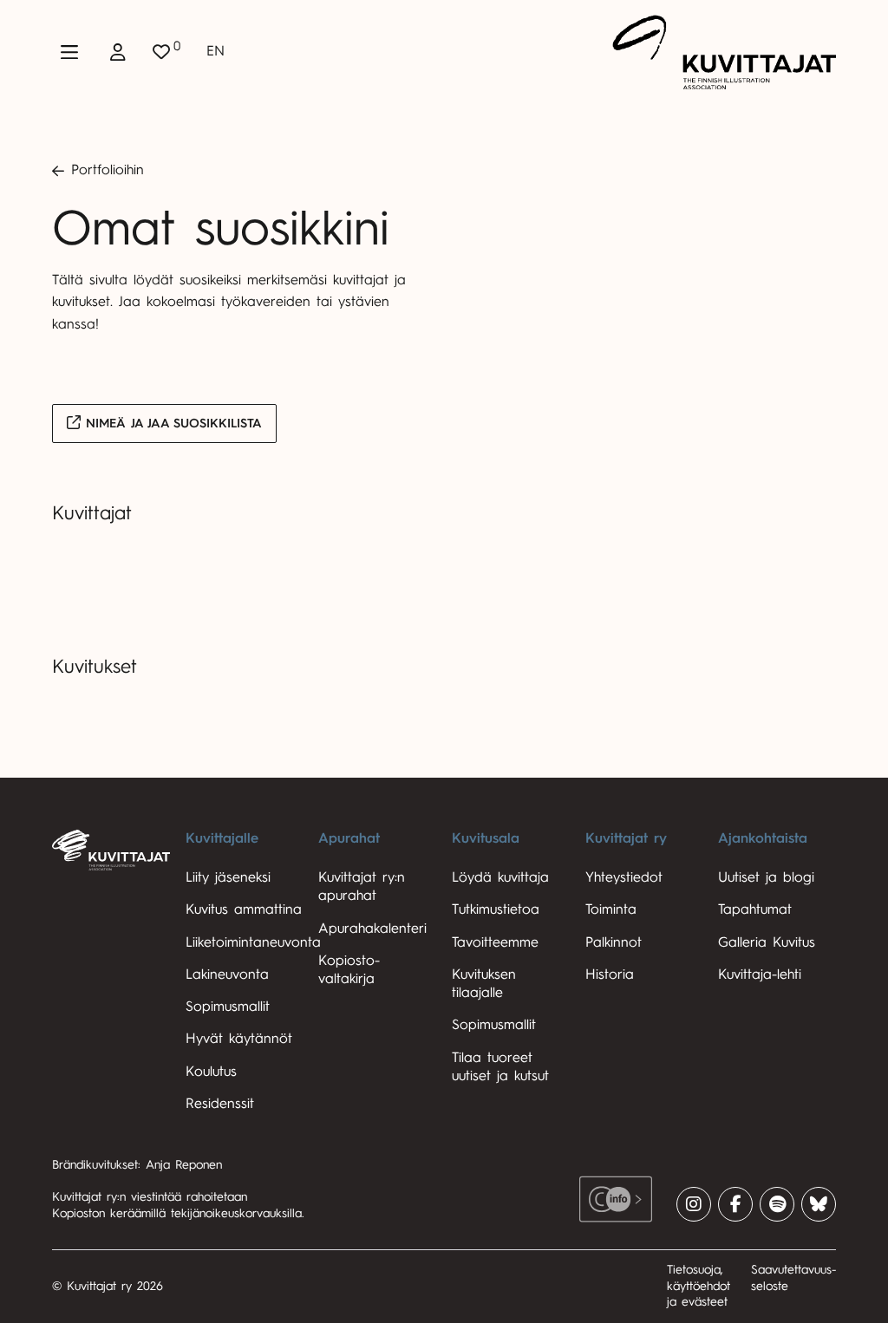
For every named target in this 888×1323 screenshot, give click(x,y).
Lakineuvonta (227, 974)
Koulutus (211, 1071)
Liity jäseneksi (228, 877)
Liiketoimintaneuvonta (253, 942)
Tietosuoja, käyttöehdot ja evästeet (698, 1285)
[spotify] (777, 1204)
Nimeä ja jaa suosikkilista (171, 423)
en (215, 51)
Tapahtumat (755, 909)
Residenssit (220, 1103)
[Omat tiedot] (118, 52)
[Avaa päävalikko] (69, 52)
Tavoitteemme (495, 942)
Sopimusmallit (228, 1006)
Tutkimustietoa (495, 909)
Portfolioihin (107, 170)
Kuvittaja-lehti (759, 974)
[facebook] (735, 1204)
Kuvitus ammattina (244, 909)
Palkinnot (613, 942)
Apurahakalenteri (372, 928)
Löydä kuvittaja (500, 877)
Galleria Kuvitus (766, 942)
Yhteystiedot (624, 877)
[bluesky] (818, 1204)
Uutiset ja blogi (766, 877)
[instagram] (693, 1204)
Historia (609, 974)
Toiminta (611, 909)
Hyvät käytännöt (239, 1038)
